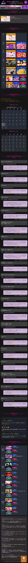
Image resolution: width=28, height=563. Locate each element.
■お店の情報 (4, 548)
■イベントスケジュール (7, 530)
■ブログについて (5, 537)
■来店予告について (6, 543)
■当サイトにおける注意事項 (7, 554)
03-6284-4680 (11, 6)
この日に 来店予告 (24, 560)
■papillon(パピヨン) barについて (8, 517)
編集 (15, 164)
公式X (24, 7)
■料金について (5, 524)
